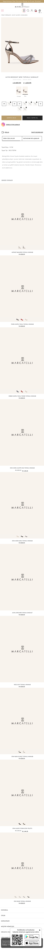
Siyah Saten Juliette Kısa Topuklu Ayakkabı (22, 468)
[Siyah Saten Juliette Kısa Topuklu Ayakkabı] (22, 432)
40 (35, 104)
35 (9, 104)
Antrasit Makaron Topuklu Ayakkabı (22, 252)
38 (25, 104)
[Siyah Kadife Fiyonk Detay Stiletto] (22, 793)
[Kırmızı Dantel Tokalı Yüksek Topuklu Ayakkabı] (22, 360)
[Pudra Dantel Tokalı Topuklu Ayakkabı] (22, 288)
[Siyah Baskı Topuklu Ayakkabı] (22, 865)
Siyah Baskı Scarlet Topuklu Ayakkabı (22, 756)
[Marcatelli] (22, 5)
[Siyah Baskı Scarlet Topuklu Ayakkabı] (22, 721)
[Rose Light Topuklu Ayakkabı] (22, 649)
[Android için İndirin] (32, 936)
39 (30, 104)
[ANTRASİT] (18, 91)
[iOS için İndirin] (32, 942)
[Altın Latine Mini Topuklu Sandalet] (22, 577)
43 (25, 109)
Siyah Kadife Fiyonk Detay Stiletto (22, 828)
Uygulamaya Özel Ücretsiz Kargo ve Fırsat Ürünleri (22, 1)
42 (19, 109)
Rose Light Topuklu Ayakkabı (22, 684)
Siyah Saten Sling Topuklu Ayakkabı (22, 541)
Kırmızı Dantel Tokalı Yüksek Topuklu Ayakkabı (22, 396)
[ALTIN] (25, 91)
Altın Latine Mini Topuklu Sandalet (22, 612)
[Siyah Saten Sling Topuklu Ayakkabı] (22, 505)
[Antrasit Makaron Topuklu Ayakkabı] (22, 216)
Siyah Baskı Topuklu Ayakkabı (22, 901)
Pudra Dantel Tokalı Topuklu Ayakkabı (22, 324)
